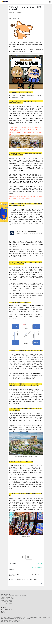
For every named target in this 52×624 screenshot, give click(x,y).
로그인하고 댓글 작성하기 (37, 567)
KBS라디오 (6, 612)
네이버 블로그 (6, 607)
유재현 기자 (11, 12)
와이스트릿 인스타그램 (8, 609)
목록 (41, 583)
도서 (4, 611)
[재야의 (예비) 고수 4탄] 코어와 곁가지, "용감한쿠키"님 (27, 579)
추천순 (41, 563)
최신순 (37, 563)
